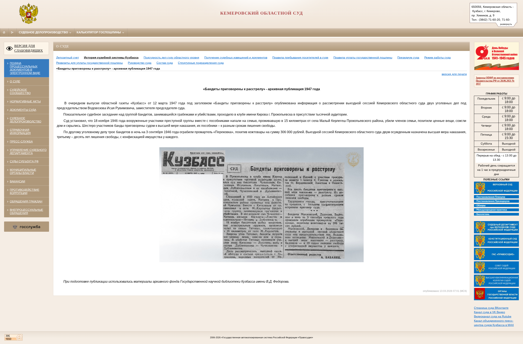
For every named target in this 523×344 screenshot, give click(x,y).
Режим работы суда (437, 57)
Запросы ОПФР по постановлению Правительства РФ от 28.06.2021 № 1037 (495, 80)
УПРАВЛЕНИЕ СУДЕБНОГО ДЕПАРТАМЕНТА (28, 151)
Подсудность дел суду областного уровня (171, 57)
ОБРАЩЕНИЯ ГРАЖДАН (26, 201)
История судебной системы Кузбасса (111, 57)
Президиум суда (408, 57)
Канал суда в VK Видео (489, 312)
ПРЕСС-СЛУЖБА (21, 141)
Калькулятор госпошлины (99, 32)
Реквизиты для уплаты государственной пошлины (89, 62)
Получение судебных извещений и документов (235, 57)
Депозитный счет (67, 57)
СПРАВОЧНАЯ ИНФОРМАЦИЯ (20, 131)
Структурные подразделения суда (201, 62)
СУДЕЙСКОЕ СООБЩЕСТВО (20, 91)
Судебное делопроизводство (44, 32)
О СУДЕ (15, 81)
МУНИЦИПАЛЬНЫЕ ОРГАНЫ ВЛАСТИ (23, 171)
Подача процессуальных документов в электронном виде (25, 68)
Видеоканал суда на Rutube (492, 316)
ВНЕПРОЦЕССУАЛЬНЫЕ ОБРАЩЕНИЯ (26, 211)
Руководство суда (139, 62)
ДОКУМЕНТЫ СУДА (23, 109)
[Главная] (4, 32)
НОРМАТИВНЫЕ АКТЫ (25, 101)
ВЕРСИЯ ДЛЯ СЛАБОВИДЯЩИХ (28, 48)
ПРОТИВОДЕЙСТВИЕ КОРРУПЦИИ (24, 191)
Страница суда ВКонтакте (491, 307)
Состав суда (164, 62)
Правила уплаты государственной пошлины (362, 57)
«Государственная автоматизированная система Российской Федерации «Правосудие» (267, 337)
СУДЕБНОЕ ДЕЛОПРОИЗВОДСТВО (25, 120)
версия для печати (454, 74)
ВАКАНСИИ (17, 181)
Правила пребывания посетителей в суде (300, 57)
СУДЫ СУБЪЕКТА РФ (24, 161)
